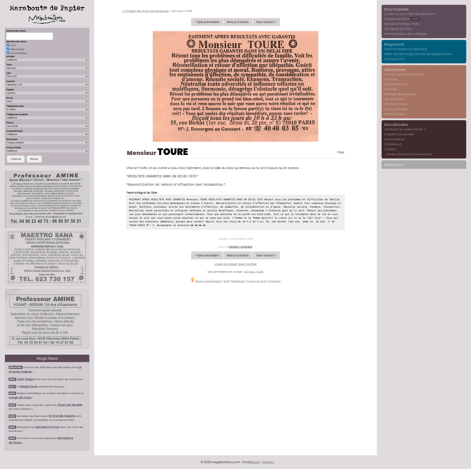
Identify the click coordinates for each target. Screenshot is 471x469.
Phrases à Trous (395, 104)
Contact (390, 149)
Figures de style (256, 281)
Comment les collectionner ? (404, 129)
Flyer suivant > (266, 22)
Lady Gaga (25, 379)
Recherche (393, 164)
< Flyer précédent (207, 22)
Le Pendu (390, 89)
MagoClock (28, 386)
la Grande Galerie (62, 416)
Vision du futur (394, 114)
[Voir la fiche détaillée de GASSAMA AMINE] (47, 319)
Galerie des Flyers (401, 19)
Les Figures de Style (398, 29)
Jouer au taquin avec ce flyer (235, 264)
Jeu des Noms (394, 99)
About (255, 462)
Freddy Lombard (240, 247)
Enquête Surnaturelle (399, 134)
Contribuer (274, 281)
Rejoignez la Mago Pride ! (402, 24)
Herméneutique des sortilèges (405, 34)
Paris (341, 152)
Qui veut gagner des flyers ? (404, 74)
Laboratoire (395, 69)
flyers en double (70, 405)
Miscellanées (396, 124)
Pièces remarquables (208, 281)
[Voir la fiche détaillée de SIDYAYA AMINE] (47, 199)
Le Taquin (391, 79)
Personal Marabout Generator (405, 49)
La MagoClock (394, 59)
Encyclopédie (396, 9)
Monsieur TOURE (253, 272)
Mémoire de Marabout (400, 94)
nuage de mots (20, 397)
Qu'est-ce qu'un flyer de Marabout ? (410, 14)
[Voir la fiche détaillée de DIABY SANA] (47, 258)
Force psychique (396, 109)
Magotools (394, 44)
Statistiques (238, 281)
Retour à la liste (238, 22)
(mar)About (392, 144)
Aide (226, 281)
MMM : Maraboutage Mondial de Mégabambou (418, 54)
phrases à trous (47, 427)
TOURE (172, 151)
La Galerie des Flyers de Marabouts (146, 11)
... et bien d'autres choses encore (407, 154)
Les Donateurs (394, 139)
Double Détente (395, 84)
